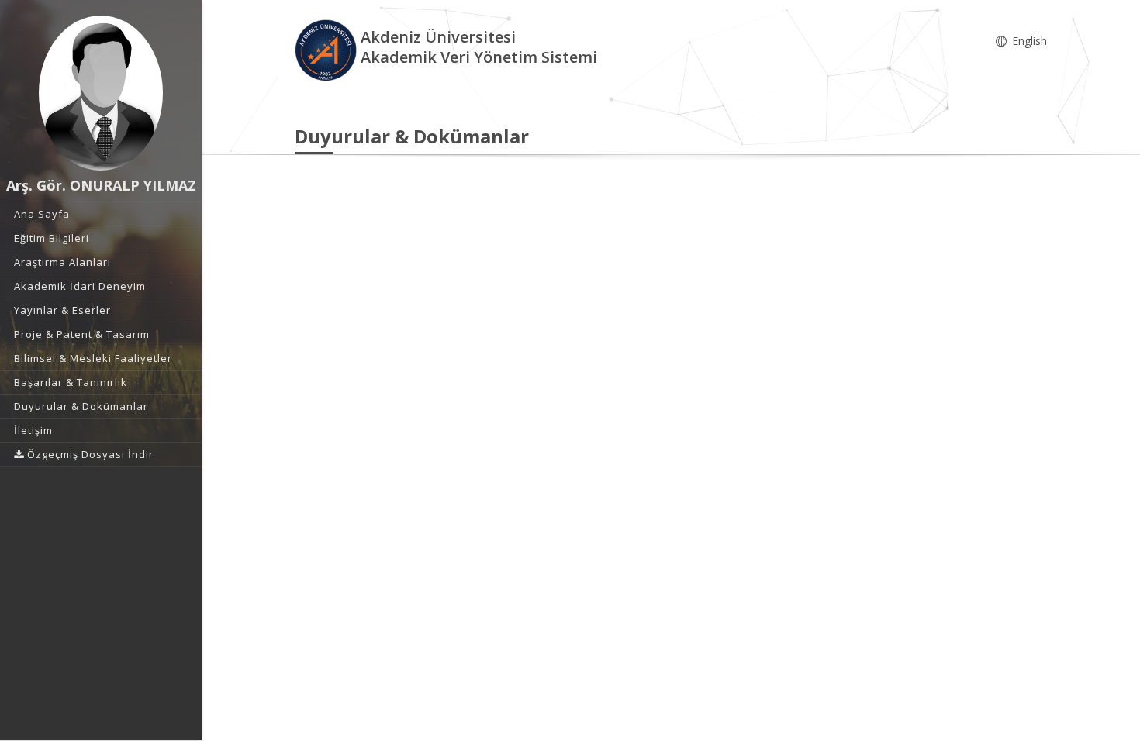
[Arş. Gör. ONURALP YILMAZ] (101, 93)
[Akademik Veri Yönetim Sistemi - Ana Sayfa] (328, 49)
